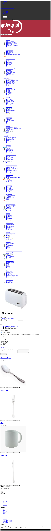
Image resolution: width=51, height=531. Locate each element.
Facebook (5, 1)
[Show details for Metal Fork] (13, 419)
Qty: (1, 320)
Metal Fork (4, 390)
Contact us (5, 519)
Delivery (4, 513)
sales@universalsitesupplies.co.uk (7, 8)
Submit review (3, 353)
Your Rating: (3, 348)
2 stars (11, 350)
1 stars (13, 350)
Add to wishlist (8, 387)
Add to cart (20, 320)
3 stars (9, 350)
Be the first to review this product (7, 318)
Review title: (15, 350)
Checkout (5, 14)
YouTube (5, 4)
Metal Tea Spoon (5, 358)
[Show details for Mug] (13, 451)
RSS (4, 3)
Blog (4, 510)
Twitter (4, 2)
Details (3, 332)
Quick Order (5, 12)
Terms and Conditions (7, 520)
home (4, 509)
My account (5, 11)
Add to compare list (16, 387)
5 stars (4, 350)
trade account (5, 514)
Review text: (15, 352)
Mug (1, 423)
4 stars (7, 350)
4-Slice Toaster (3, 347)
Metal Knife (4, 455)
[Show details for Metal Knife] (13, 484)
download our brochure (7, 521)
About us (5, 511)
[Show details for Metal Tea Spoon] (13, 386)
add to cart (3, 387)
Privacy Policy (6, 512)
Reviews (8, 332)
